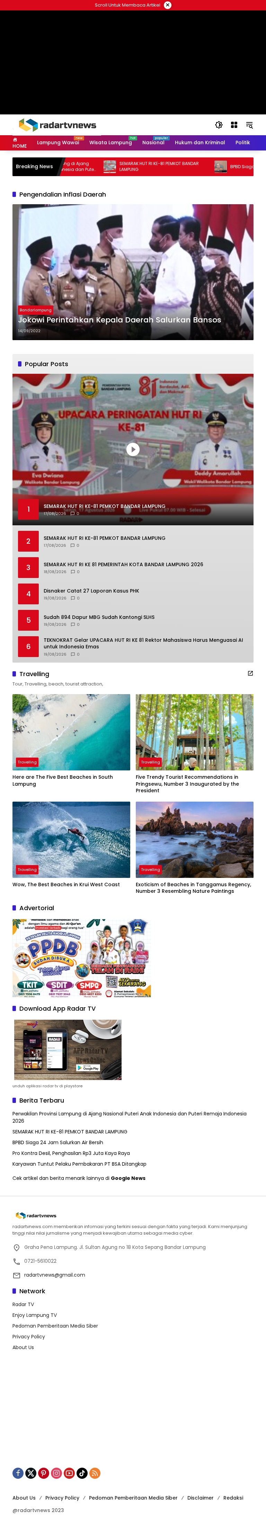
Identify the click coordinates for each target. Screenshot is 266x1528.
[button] (219, 125)
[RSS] (94, 1473)
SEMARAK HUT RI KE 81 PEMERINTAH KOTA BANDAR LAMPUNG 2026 (123, 564)
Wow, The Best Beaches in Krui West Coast (66, 884)
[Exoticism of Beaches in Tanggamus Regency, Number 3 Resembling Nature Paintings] (195, 840)
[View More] (250, 673)
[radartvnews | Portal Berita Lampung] (56, 124)
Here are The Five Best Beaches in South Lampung (62, 780)
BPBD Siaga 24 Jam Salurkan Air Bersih (57, 1142)
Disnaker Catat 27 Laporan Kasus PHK (91, 591)
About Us (23, 1347)
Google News (128, 1178)
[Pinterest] (43, 1473)
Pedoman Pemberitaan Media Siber (55, 1325)
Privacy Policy (28, 1336)
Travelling (27, 762)
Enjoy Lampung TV (34, 1315)
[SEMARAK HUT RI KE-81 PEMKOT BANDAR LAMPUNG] (78, 167)
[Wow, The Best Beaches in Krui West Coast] (71, 840)
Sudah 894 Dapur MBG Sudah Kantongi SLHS (99, 617)
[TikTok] (82, 1473)
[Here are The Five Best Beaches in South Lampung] (71, 732)
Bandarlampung (36, 310)
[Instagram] (56, 1473)
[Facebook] (18, 1473)
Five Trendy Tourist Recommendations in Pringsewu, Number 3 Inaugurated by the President (187, 784)
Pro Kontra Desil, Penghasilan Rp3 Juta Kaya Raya (71, 1153)
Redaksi (233, 1497)
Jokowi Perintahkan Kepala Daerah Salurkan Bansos (119, 320)
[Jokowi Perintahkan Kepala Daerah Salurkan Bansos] (133, 272)
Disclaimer (200, 1497)
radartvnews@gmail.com (54, 1274)
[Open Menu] (234, 125)
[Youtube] (69, 1473)
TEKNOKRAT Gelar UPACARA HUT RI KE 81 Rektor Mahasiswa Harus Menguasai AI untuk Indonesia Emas (143, 643)
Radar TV (23, 1304)
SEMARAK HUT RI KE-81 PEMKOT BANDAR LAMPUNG (128, 166)
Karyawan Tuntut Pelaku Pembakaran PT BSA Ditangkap (79, 1163)
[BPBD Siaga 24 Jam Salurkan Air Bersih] (189, 167)
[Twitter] (30, 1473)
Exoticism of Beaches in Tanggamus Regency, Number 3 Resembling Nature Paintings (193, 888)
